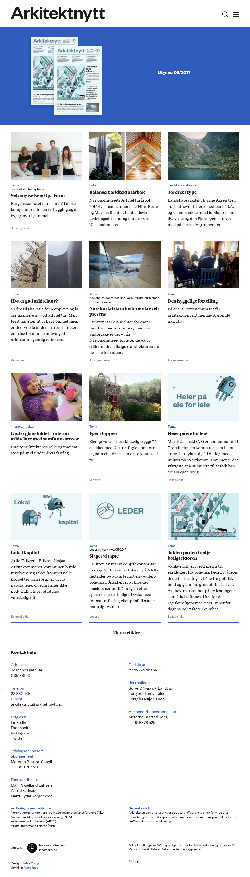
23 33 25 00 (21, 693)
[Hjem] (58, 14)
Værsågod (31, 867)
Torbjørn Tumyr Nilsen (148, 693)
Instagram (20, 732)
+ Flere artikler (125, 632)
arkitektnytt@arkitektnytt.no (36, 704)
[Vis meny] (236, 14)
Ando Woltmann (143, 669)
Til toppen (135, 860)
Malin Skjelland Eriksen (31, 785)
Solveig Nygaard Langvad (151, 688)
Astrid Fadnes (23, 790)
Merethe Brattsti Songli (149, 716)
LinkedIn (18, 722)
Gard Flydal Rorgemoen (31, 795)
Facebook (19, 727)
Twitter (17, 738)
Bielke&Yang (30, 863)
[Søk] (225, 14)
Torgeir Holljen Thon (147, 698)
